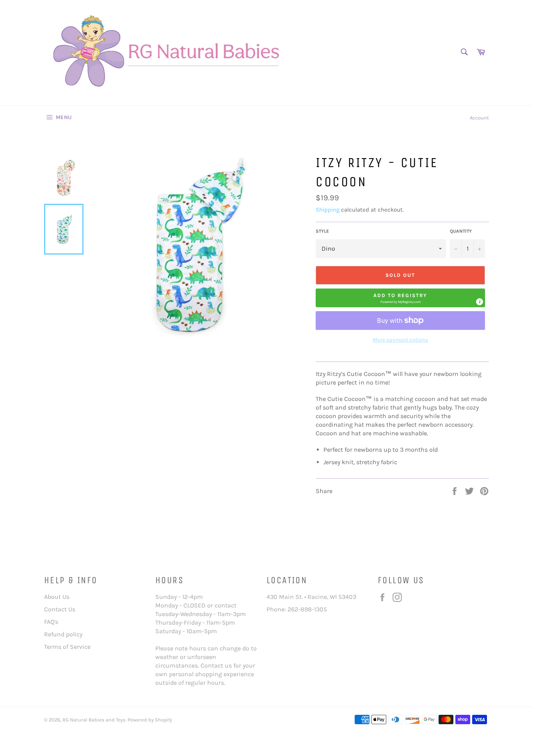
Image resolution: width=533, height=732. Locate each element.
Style (322, 231)
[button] (400, 298)
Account (479, 118)
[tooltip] (479, 301)
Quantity (461, 231)
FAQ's (51, 621)
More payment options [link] (400, 340)
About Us (56, 596)
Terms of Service (67, 646)
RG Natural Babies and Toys (94, 720)
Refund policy (63, 634)
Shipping (327, 209)
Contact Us (59, 609)
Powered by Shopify (150, 720)
